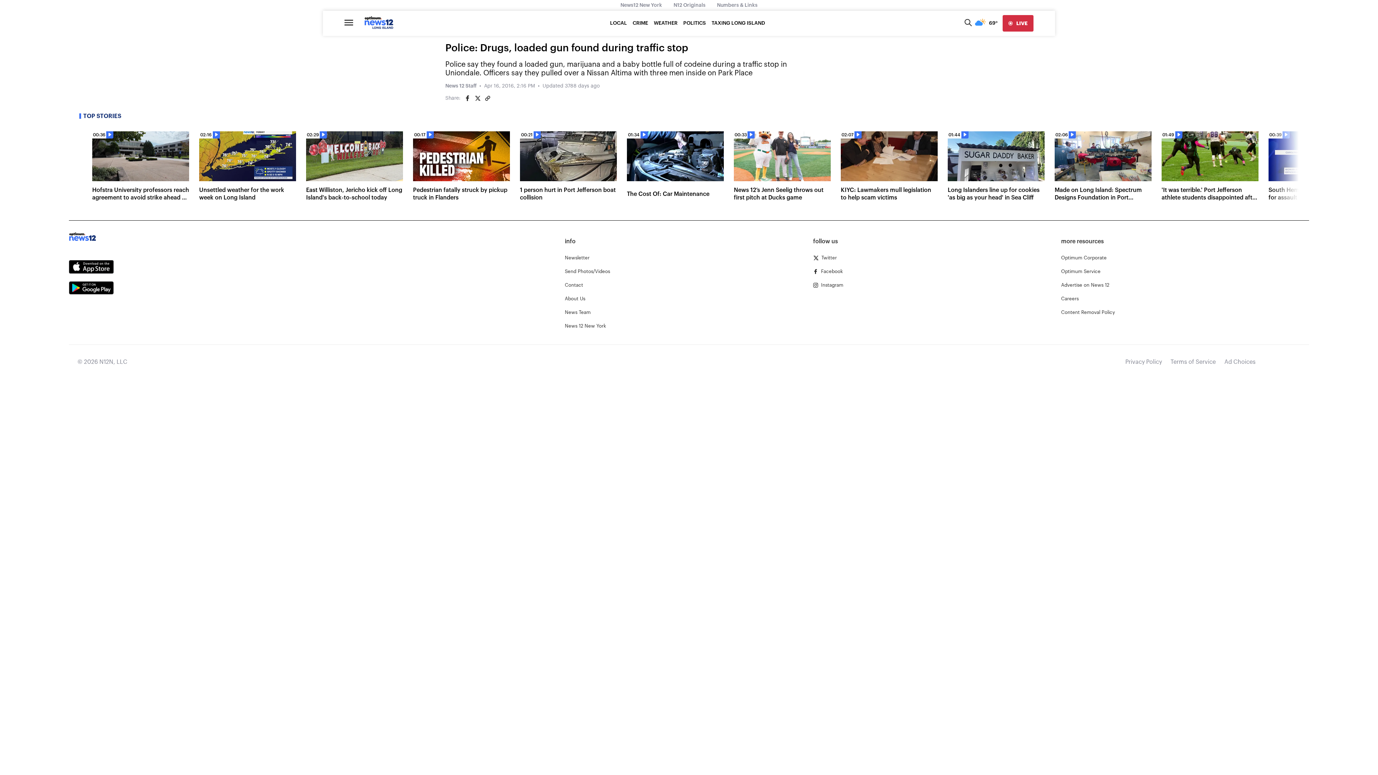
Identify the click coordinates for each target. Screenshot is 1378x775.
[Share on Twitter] (478, 98)
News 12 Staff (461, 86)
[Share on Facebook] (467, 98)
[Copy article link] (488, 98)
